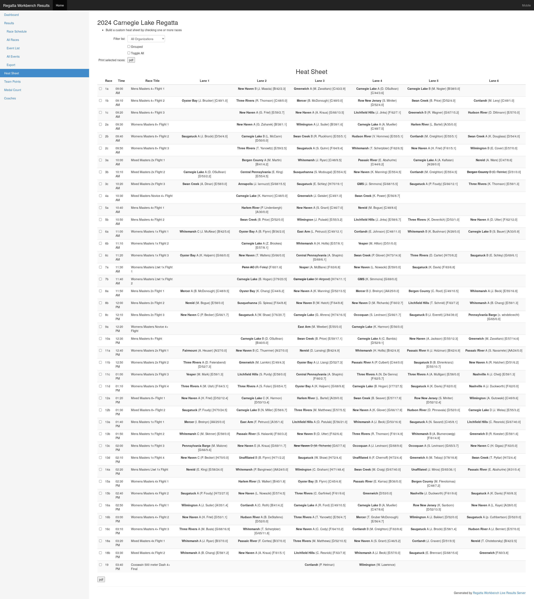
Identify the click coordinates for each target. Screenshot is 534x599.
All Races (11, 40)
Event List (12, 48)
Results (9, 23)
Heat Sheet (11, 73)
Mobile (526, 5)
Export (9, 65)
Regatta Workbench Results (26, 5)
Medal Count (12, 90)
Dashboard (11, 15)
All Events (12, 56)
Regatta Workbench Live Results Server (499, 593)
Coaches (10, 98)
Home (60, 5)
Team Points (12, 81)
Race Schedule (15, 31)
